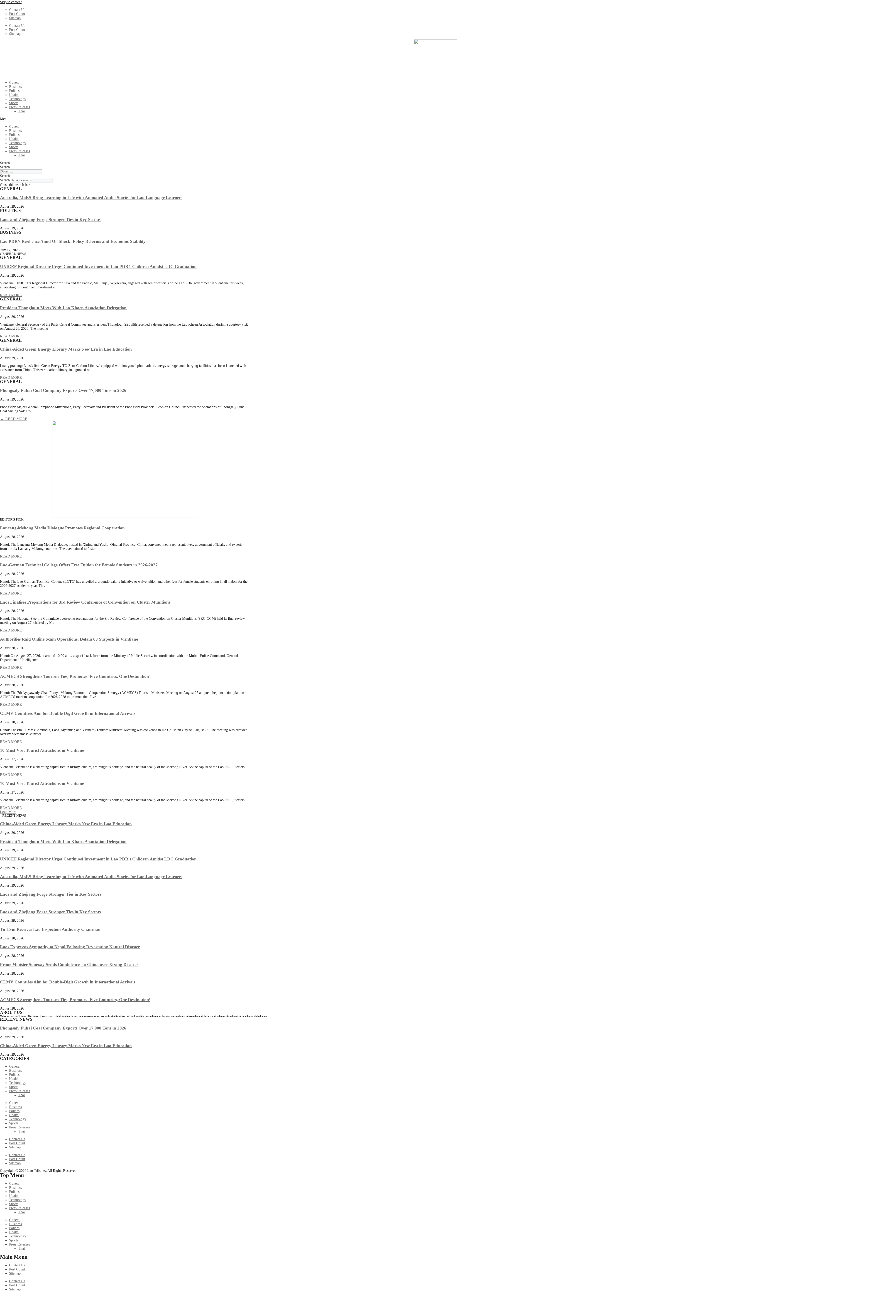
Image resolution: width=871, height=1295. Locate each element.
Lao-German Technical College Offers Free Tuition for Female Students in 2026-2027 (79, 565)
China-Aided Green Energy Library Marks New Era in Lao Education (66, 349)
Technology (17, 99)
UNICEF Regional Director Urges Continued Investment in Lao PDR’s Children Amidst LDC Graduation (98, 266)
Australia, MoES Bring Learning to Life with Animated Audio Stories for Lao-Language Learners (91, 197)
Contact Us (17, 10)
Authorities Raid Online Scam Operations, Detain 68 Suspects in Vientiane (69, 639)
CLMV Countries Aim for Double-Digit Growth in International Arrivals (67, 713)
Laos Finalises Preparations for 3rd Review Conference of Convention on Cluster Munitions (85, 602)
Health (14, 95)
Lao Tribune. (36, 1170)
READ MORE (11, 295)
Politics (14, 91)
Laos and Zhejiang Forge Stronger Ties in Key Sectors (50, 219)
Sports (13, 103)
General (14, 82)
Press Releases (19, 107)
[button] (435, 119)
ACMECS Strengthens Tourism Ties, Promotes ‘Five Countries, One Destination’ (75, 676)
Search (5, 163)
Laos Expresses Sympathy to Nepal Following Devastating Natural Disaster (70, 946)
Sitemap (15, 18)
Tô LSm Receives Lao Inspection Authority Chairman (50, 929)
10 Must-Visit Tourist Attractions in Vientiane (42, 750)
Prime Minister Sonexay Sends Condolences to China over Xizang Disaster (69, 964)
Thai (21, 111)
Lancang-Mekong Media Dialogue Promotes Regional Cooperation (62, 528)
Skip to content (11, 2)
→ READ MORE (13, 419)
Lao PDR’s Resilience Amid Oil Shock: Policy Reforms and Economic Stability (73, 241)
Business (15, 86)
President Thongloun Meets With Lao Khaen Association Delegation (63, 307)
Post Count (17, 14)
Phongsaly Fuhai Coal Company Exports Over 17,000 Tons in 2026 (63, 390)
